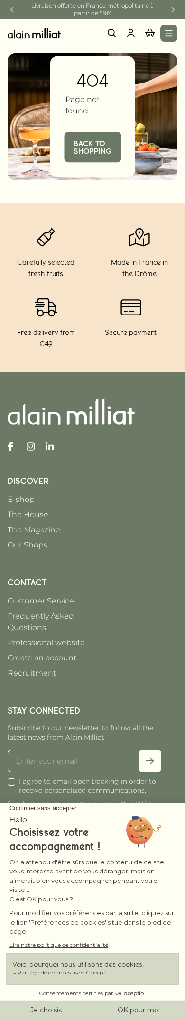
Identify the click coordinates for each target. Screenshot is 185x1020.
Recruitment (32, 672)
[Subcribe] (150, 761)
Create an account (42, 657)
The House (28, 514)
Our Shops (27, 544)
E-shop (21, 499)
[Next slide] (172, 9)
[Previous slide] (12, 9)
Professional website (46, 642)
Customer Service (41, 600)
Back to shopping (92, 147)
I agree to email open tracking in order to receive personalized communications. (87, 786)
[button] (149, 33)
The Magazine (34, 529)
